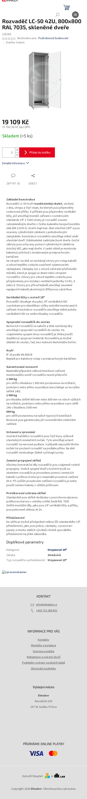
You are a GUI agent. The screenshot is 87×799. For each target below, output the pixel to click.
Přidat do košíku (39, 152)
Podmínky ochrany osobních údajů (43, 663)
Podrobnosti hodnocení (53, 38)
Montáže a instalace (43, 645)
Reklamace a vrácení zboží (43, 657)
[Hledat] (57, 15)
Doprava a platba (43, 651)
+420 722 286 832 (46, 610)
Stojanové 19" (57, 550)
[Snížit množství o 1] (17, 154)
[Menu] (75, 15)
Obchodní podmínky (43, 669)
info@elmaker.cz (46, 605)
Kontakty (43, 640)
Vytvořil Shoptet (32, 776)
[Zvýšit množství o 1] (17, 150)
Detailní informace (13, 163)
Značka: (15, 42)
